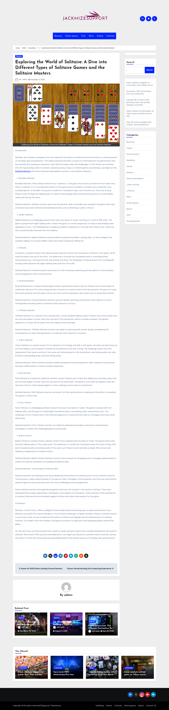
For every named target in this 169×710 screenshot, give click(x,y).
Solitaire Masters (23, 171)
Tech (83, 36)
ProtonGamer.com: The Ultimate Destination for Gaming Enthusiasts (100, 628)
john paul (25, 627)
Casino (129, 148)
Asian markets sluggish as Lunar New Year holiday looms (31, 674)
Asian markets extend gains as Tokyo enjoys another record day (140, 113)
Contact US (151, 705)
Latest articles (132, 185)
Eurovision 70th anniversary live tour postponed (63, 674)
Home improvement (135, 178)
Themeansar (55, 705)
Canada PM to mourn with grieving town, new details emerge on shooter (138, 102)
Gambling (130, 160)
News (91, 36)
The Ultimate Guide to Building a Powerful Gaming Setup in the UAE (65, 624)
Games (100, 36)
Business (58, 36)
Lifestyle (111, 36)
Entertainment (133, 154)
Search (130, 62)
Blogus (44, 705)
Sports (129, 209)
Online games (71, 36)
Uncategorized (133, 221)
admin (24, 80)
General (129, 172)
